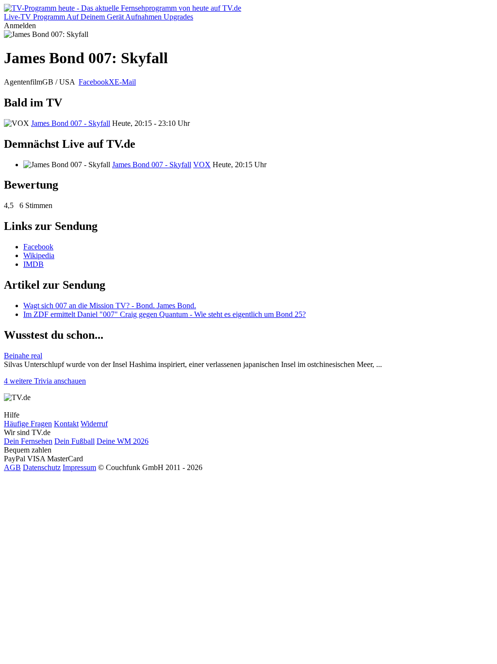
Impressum (79, 467)
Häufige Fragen (28, 423)
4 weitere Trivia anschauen (45, 381)
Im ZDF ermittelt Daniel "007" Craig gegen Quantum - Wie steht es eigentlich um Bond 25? (164, 314)
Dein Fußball (74, 441)
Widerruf (94, 423)
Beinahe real (23, 355)
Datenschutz (42, 467)
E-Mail (125, 82)
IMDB (33, 264)
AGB (12, 467)
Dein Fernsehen (28, 441)
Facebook (94, 82)
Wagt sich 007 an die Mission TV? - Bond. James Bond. (109, 305)
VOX (202, 164)
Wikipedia (38, 255)
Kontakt (66, 423)
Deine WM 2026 (123, 441)
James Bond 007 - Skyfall (70, 123)
